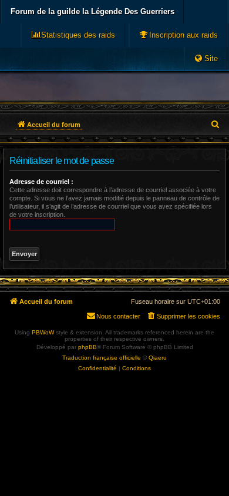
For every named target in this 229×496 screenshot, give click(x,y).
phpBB (87, 347)
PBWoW (43, 332)
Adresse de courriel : (41, 181)
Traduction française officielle (101, 357)
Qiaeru (158, 357)
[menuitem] (178, 35)
